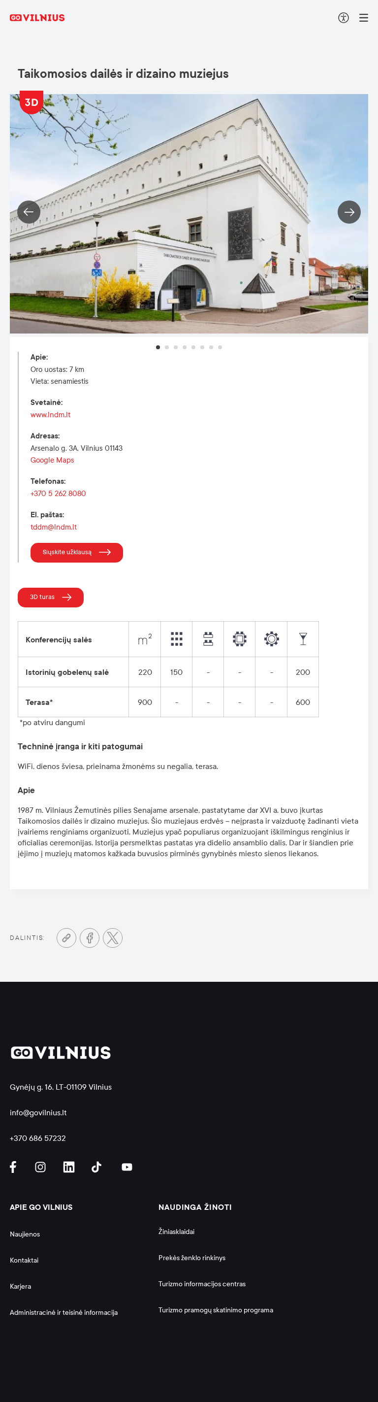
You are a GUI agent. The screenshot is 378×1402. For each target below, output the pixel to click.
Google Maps (52, 460)
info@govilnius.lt (38, 1112)
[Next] (349, 212)
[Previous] (28, 212)
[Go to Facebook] (89, 938)
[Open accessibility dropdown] (343, 18)
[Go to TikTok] (99, 1167)
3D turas (42, 597)
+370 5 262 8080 (58, 493)
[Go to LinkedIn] (70, 1167)
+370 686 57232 (38, 1138)
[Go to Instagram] (41, 1167)
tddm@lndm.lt (54, 527)
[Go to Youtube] (127, 1167)
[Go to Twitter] (113, 938)
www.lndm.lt (50, 414)
